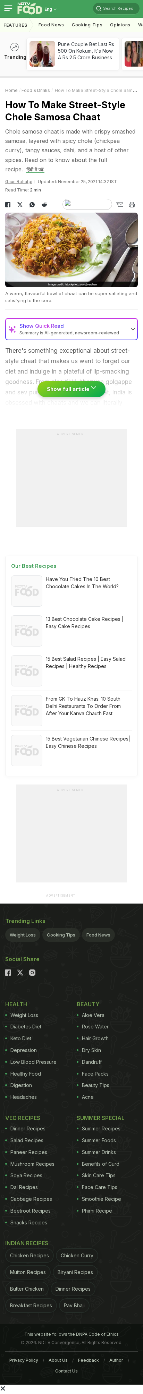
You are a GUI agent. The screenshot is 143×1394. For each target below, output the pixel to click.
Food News (51, 24)
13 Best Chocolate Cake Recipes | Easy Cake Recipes (85, 622)
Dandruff (92, 1062)
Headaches (23, 1097)
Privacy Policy (23, 1360)
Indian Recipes (26, 1243)
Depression (23, 1050)
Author (116, 1360)
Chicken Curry (77, 1255)
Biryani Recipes (75, 1272)
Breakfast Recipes (31, 1305)
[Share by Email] (119, 205)
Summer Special (101, 1117)
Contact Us (66, 1371)
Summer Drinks (99, 1152)
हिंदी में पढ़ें (35, 169)
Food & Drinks (36, 90)
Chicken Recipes (29, 1255)
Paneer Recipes (28, 1152)
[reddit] (44, 205)
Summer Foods (99, 1140)
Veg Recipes (22, 1117)
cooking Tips (87, 24)
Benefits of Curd (100, 1164)
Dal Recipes (24, 1187)
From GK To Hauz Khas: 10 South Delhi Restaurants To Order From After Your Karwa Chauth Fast (83, 706)
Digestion (21, 1085)
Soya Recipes (26, 1175)
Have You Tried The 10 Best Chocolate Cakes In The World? (82, 582)
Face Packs (95, 1074)
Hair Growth (95, 1038)
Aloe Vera (93, 1015)
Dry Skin (91, 1050)
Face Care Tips (99, 1187)
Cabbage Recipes (31, 1199)
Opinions (120, 24)
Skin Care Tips (99, 1175)
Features (15, 25)
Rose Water (95, 1026)
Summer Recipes (101, 1128)
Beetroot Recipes (30, 1211)
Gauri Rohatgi (18, 181)
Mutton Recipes (28, 1272)
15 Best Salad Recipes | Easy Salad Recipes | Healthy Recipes (86, 662)
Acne (88, 1097)
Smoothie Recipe (101, 1199)
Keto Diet (20, 1038)
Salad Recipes (26, 1140)
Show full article (69, 389)
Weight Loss (23, 935)
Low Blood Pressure (33, 1062)
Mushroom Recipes (32, 1164)
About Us (58, 1360)
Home (11, 90)
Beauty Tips (95, 1085)
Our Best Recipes (34, 566)
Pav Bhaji (74, 1305)
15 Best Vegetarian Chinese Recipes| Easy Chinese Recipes (88, 742)
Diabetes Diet (25, 1026)
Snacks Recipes (28, 1222)
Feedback (88, 1360)
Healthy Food (25, 1074)
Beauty (88, 1004)
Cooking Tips (61, 935)
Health (16, 1004)
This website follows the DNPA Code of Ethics (71, 1334)
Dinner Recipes (27, 1128)
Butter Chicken (27, 1289)
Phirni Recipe (97, 1211)
